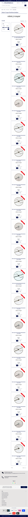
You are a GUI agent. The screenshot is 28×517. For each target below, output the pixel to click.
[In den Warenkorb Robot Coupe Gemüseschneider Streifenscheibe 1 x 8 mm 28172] (17, 69)
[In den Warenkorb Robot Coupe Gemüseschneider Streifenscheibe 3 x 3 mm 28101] (17, 316)
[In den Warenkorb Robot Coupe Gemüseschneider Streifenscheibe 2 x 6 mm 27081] (17, 242)
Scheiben (11, 9)
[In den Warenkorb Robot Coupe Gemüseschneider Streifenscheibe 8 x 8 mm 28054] (17, 464)
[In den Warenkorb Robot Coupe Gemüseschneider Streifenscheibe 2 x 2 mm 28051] (17, 143)
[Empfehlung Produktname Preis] (22, 21)
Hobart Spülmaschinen (4, 497)
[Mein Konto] (22, 2)
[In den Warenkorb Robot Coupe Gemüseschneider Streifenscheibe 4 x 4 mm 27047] (17, 341)
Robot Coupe (7, 9)
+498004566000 (6, 477)
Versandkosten (20, 43)
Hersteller (4, 9)
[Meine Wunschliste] (23, 2)
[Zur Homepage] (2, 9)
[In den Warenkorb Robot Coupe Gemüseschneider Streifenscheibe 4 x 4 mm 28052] (17, 365)
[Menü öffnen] (2, 2)
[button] (14, 491)
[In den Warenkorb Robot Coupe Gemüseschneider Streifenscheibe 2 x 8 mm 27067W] (17, 267)
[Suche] (25, 5)
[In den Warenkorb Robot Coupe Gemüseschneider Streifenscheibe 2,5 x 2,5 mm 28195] (17, 291)
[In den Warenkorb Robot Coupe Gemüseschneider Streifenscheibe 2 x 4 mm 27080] (17, 193)
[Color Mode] (25, 2)
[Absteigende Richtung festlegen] (25, 21)
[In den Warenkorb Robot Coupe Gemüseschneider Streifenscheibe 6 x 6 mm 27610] (17, 390)
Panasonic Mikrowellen (4, 496)
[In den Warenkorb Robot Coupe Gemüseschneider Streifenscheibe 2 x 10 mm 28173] (17, 94)
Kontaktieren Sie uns (15, 473)
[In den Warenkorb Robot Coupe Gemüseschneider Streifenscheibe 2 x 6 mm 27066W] (17, 217)
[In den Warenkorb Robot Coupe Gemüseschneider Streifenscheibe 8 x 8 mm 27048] (17, 439)
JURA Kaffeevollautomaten (5, 495)
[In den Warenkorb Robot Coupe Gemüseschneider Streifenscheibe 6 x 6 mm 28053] (17, 414)
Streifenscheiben (14, 9)
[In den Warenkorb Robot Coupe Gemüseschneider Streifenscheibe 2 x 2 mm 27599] (17, 119)
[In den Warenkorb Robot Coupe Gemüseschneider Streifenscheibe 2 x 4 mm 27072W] (17, 168)
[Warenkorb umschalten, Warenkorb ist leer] (24, 2)
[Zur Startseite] (9, 3)
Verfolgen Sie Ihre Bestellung (7, 473)
